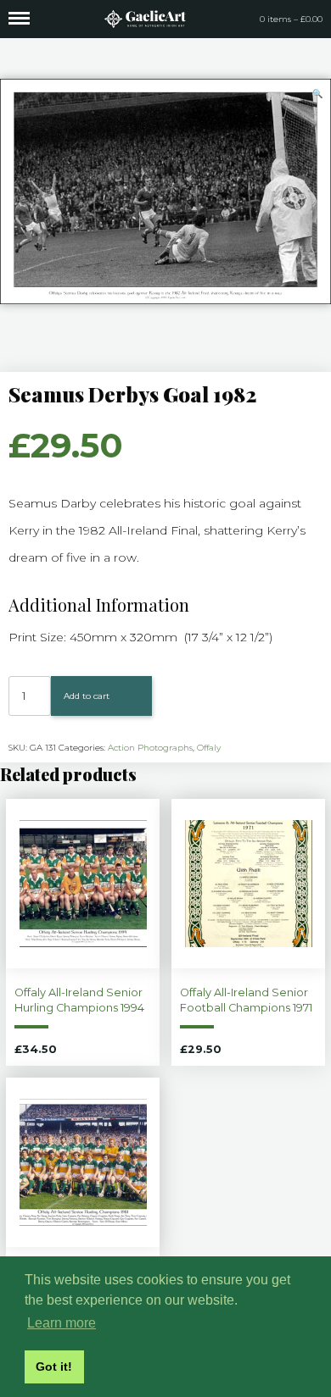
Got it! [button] (54, 1366)
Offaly (209, 747)
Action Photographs (150, 747)
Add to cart (86, 695)
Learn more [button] (61, 1323)
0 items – (291, 19)
